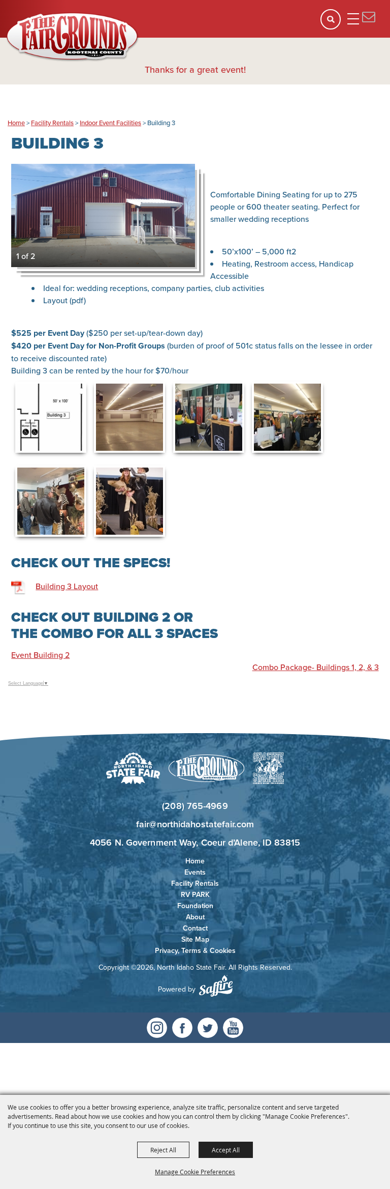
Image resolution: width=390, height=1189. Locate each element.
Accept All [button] (226, 1150)
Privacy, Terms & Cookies (195, 950)
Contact (195, 928)
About (195, 917)
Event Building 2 (40, 654)
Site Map (195, 939)
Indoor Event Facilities (110, 122)
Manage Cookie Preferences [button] (195, 1172)
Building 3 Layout (67, 586)
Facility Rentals (52, 122)
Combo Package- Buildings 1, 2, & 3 (315, 667)
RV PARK (195, 894)
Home (16, 122)
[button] (333, 22)
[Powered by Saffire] (216, 986)
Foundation (195, 906)
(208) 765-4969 (195, 805)
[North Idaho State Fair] (73, 37)
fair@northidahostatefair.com (195, 824)
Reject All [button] (163, 1150)
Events (195, 872)
